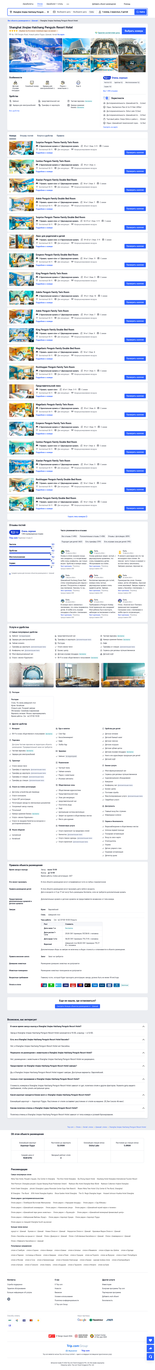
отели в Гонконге (31, 1265)
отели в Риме (63, 1255)
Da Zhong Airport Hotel (86, 1179)
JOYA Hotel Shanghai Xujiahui (42, 1193)
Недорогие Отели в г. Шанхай (79, 1231)
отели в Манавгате (90, 1250)
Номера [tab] (12, 136)
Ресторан (61, 643)
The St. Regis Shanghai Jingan (90, 1193)
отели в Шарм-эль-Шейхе (109, 1250)
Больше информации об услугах (19, 1292)
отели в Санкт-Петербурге (126, 1255)
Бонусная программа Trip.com (113, 1288)
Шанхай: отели (101, 1127)
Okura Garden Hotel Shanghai (66, 1193)
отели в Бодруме (59, 1265)
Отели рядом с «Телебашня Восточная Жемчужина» (31, 1203)
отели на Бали (103, 1265)
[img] (35, 55)
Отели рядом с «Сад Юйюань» (94, 1203)
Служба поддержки (14, 1284)
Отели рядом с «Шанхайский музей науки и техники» (95, 1207)
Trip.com (70, 1127)
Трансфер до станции (20, 780)
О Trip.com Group (61, 1304)
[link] (104, 4)
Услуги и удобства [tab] (45, 136)
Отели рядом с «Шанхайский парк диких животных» (31, 1212)
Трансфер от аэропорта (66, 639)
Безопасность (107, 1300)
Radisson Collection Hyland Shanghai (114, 1184)
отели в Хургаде (127, 1250)
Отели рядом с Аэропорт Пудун (87, 1217)
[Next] (145, 674)
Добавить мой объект (110, 1296)
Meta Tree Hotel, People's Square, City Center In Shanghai (33, 1179)
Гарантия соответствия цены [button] (109, 33)
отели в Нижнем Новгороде (67, 1260)
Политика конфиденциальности (67, 1300)
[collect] (150, 1340)
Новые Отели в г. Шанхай (55, 1231)
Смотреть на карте (110, 127)
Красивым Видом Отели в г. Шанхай (106, 1231)
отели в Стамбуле (18, 1250)
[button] (68, 4)
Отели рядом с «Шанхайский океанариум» (27, 1207)
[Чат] (150, 1356)
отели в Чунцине (76, 1255)
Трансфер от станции (111, 647)
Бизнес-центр (63, 650)
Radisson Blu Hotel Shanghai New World (84, 1184)
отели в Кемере (46, 1250)
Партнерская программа (111, 1292)
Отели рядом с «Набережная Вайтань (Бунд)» (29, 1217)
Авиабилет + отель (54, 4)
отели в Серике (33, 1250)
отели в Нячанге (90, 1265)
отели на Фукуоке (107, 1255)
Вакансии (58, 1292)
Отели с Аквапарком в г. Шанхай (118, 1236)
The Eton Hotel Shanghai (66, 1179)
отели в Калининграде (45, 1260)
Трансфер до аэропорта (21, 647)
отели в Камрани (49, 1255)
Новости (58, 1288)
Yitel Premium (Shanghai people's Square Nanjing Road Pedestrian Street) (39, 1184)
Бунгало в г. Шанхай (35, 1231)
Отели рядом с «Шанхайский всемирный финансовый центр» (100, 1212)
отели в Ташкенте (75, 1265)
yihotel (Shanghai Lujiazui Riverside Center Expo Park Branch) (53, 1189)
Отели (40, 4)
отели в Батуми (17, 1265)
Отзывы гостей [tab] (26, 136)
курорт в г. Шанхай (18, 1231)
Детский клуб (108, 654)
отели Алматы (45, 1265)
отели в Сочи (30, 1260)
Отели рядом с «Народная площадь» (67, 1203)
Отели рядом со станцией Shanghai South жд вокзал (31, 1222)
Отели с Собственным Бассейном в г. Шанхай (86, 1236)
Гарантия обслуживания (16, 1288)
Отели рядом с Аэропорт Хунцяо (61, 1217)
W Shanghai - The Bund (20, 1193)
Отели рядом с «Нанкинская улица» (59, 1207)
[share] (150, 1348)
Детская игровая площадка (68, 654)
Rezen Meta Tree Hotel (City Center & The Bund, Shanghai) (100, 1189)
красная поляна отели (101, 1260)
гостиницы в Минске (33, 1255)
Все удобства (14, 111)
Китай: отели (88, 1127)
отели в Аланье (60, 1250)
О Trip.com (59, 1284)
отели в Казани (85, 1260)
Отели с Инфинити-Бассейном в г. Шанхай (27, 1241)
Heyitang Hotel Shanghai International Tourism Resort (117, 1179)
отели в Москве (17, 1260)
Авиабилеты (28, 4)
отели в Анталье (74, 1250)
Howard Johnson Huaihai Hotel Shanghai (118, 1193)
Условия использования (64, 1296)
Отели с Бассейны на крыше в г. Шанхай (26, 1236)
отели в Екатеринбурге (121, 1260)
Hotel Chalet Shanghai (19, 1189)
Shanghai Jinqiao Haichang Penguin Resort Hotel (41, 27)
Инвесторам (106, 1284)
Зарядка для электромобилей (23, 639)
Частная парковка (110, 636)
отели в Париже (17, 1255)
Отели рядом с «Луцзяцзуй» (64, 1212)
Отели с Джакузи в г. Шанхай (55, 1236)
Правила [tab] (60, 136)
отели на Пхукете (92, 1255)
